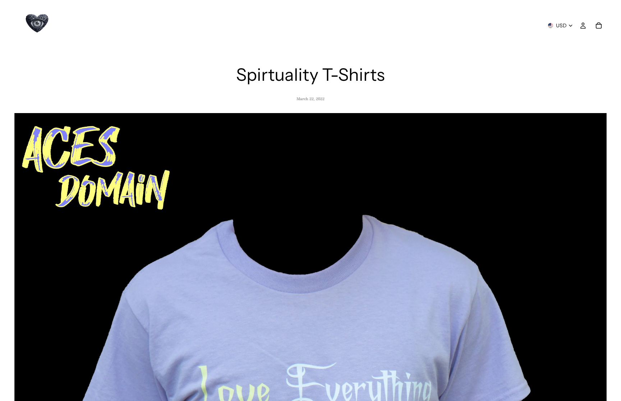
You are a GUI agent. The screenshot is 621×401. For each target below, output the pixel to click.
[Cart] (599, 25)
